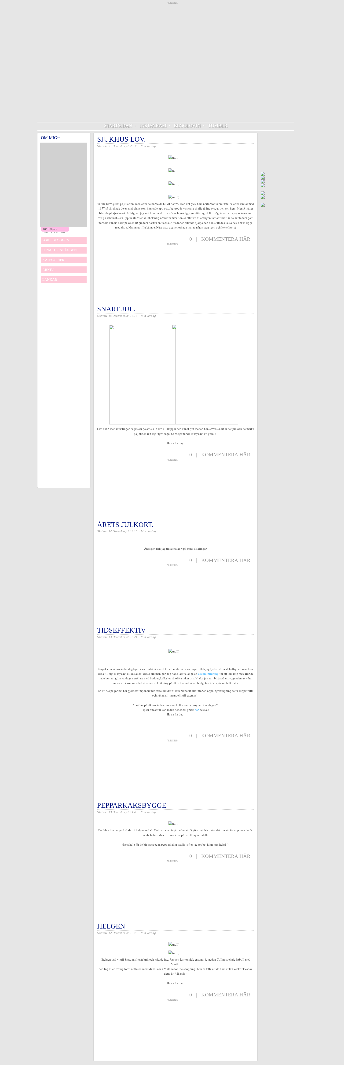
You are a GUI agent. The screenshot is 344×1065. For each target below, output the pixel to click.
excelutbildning (208, 673)
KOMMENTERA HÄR (225, 239)
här (197, 710)
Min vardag (148, 146)
